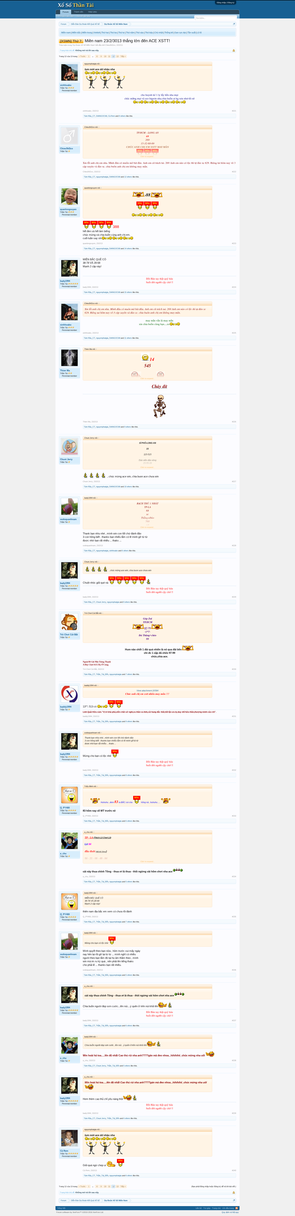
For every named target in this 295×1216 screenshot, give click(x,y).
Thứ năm (130, 32)
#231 (234, 716)
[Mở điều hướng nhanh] (234, 24)
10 (105, 56)
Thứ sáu (140, 32)
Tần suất (191, 32)
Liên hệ (199, 1208)
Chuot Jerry (66, 459)
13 (117, 56)
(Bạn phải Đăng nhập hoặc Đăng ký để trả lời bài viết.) (213, 1186)
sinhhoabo (65, 85)
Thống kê (168, 32)
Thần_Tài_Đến (102, 674)
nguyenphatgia (102, 177)
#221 (234, 111)
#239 (234, 1113)
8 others (126, 602)
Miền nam (66, 32)
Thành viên (78, 12)
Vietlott (97, 32)
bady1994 (65, 281)
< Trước (82, 56)
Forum (66, 12)
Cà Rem (111, 116)
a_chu (63, 853)
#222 (234, 172)
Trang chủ (216, 1208)
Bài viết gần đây (83, 16)
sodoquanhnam (68, 519)
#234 (234, 876)
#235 (234, 917)
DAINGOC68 (101, 116)
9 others (122, 116)
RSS (236, 1208)
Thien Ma (65, 370)
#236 (234, 970)
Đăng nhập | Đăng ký (225, 3)
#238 (234, 1060)
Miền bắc (76, 32)
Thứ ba (113, 32)
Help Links (92, 12)
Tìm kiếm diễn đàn (66, 16)
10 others (128, 487)
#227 (234, 481)
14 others (128, 248)
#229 (234, 597)
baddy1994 (65, 707)
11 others (128, 338)
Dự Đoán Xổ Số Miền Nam (84, 45)
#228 (234, 545)
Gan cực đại (180, 32)
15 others (128, 292)
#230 (234, 669)
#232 (234, 770)
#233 (234, 816)
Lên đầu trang (228, 1208)
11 (109, 56)
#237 (234, 1020)
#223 (234, 243)
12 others (128, 177)
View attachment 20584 (147, 690)
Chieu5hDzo (110, 45)
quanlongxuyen (68, 209)
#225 (234, 333)
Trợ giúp (206, 1208)
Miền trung (87, 32)
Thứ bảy (149, 32)
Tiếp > (123, 56)
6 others (125, 551)
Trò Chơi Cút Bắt (69, 634)
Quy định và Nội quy (230, 1212)
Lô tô (199, 32)
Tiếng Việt (61, 1208)
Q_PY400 (65, 807)
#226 (234, 422)
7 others (129, 674)
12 (113, 56)
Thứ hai (105, 32)
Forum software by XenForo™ (80, 1212)
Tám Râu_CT (89, 116)
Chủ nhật (158, 32)
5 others (129, 882)
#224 (234, 287)
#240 (234, 1170)
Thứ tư (121, 32)
